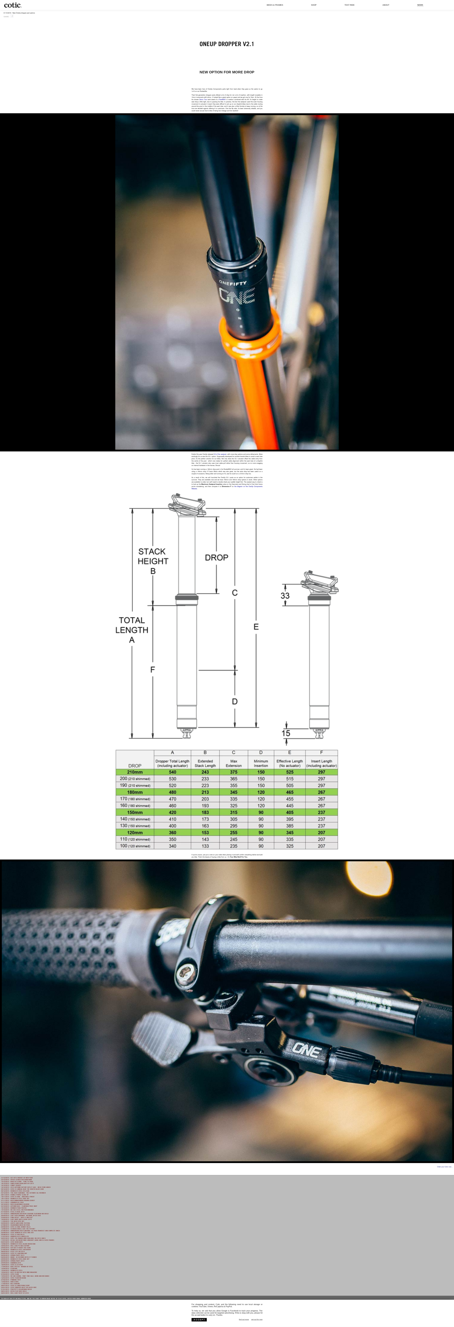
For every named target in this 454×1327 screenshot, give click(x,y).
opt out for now (256, 1319)
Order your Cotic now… (445, 1167)
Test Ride (350, 5)
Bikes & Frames (275, 5)
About (385, 5)
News (420, 5)
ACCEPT (199, 1319)
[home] (26, 7)
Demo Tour (203, 99)
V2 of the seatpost (220, 454)
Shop (313, 5)
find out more (244, 1319)
